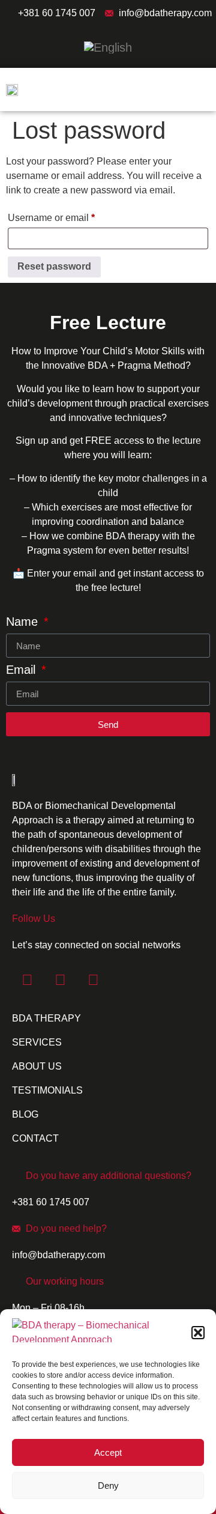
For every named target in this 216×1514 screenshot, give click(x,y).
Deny (108, 1485)
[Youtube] (93, 979)
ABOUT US (37, 1066)
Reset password (54, 266)
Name (23, 622)
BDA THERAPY (46, 1018)
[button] (198, 1333)
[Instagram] (60, 979)
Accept (108, 1452)
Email (22, 670)
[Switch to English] (108, 47)
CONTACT (35, 1138)
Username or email (71, 215)
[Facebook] (27, 979)
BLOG (25, 1114)
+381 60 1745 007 (56, 13)
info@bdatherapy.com (165, 13)
